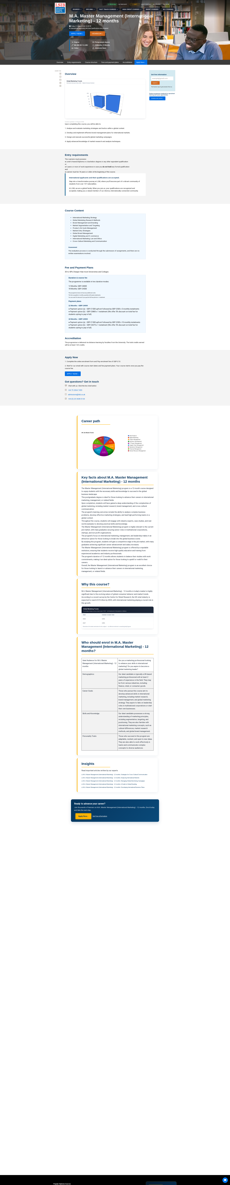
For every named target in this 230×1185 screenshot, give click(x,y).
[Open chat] (225, 1180)
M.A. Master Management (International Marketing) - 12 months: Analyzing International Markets (111, 778)
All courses (157, 4)
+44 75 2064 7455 (75, 390)
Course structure (91, 62)
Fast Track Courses (107, 9)
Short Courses (152, 9)
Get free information (100, 816)
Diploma (89, 9)
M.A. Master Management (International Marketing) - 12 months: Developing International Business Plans (114, 787)
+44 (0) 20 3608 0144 (76, 399)
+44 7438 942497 (122, 4)
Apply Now (76, 34)
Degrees (76, 9)
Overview (60, 62)
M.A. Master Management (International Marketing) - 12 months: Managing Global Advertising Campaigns (114, 781)
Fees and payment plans (110, 62)
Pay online (166, 4)
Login (173, 4)
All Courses (168, 9)
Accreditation (127, 62)
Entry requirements (74, 62)
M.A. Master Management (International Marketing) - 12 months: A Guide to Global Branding (110, 784)
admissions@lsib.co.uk (76, 394)
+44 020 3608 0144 (145, 4)
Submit (155, 83)
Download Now (156, 98)
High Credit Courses (131, 9)
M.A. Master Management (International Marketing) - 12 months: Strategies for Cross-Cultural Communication (115, 774)
